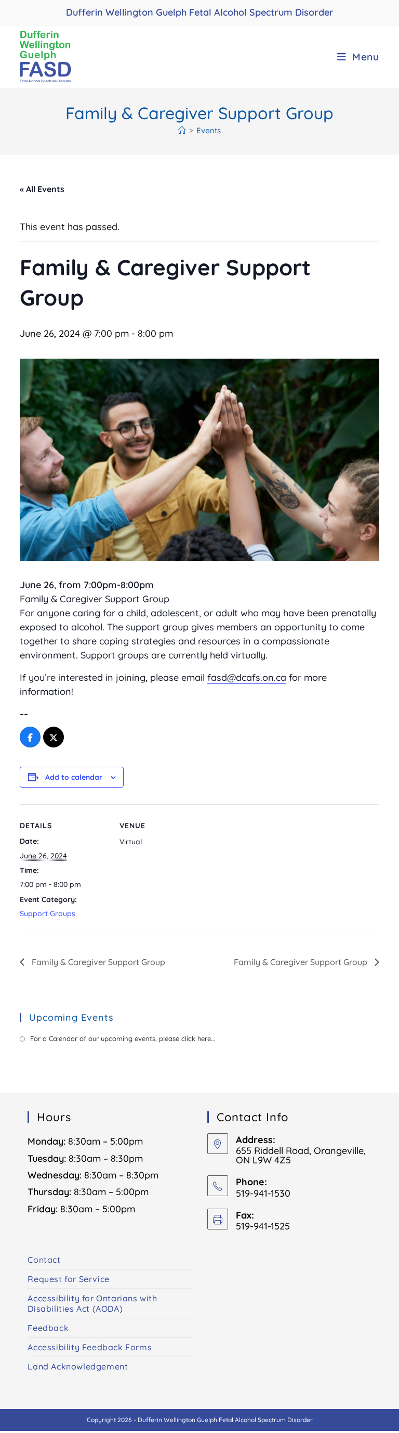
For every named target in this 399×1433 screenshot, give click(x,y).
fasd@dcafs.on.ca (246, 677)
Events (208, 130)
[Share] (30, 737)
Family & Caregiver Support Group (97, 962)
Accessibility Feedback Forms (90, 1347)
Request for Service (68, 1279)
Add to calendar (73, 777)
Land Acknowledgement (78, 1366)
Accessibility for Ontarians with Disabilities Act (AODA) (92, 1303)
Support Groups (47, 913)
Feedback (48, 1328)
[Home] (182, 130)
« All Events (42, 189)
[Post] (53, 737)
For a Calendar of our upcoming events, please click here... (123, 1038)
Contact (44, 1259)
